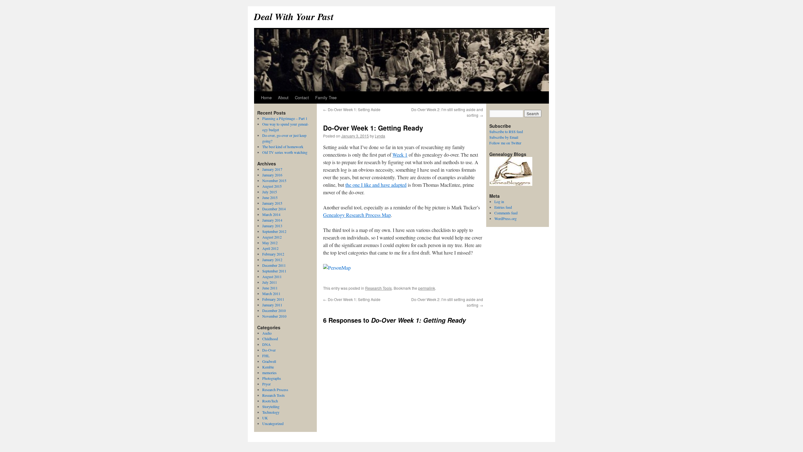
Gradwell (269, 361)
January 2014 (272, 220)
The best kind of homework (282, 146)
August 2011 (272, 276)
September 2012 (274, 231)
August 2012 (272, 236)
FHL (265, 355)
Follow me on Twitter (505, 142)
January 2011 (272, 304)
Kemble (268, 366)
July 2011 (269, 282)
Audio (267, 333)
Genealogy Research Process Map (357, 215)
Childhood (270, 338)
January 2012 (272, 259)
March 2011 (271, 293)
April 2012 (270, 248)
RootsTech (270, 400)
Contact (302, 97)
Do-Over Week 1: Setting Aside (351, 109)
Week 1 (399, 154)
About (283, 97)
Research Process (275, 389)
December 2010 (274, 310)
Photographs (271, 378)
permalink (426, 288)
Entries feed (503, 207)
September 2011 (274, 270)
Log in (499, 201)
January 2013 (272, 225)
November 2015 (274, 180)
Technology (270, 412)
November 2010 (274, 316)
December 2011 (274, 265)
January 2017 (272, 169)
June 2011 (270, 287)
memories (269, 372)
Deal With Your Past (293, 16)
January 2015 (272, 203)
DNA (266, 344)
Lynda (380, 135)
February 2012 (273, 253)
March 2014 (271, 214)
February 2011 (273, 299)
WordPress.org (505, 218)
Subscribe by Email (503, 137)
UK (265, 417)
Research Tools (378, 288)
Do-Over (269, 349)
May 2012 (270, 242)
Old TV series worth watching (284, 152)
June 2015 (270, 197)
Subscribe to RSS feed (506, 131)
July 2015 (269, 191)
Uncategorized (273, 423)
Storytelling (270, 406)
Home (266, 97)
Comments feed (506, 212)
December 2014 (274, 208)
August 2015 (272, 186)
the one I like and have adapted (376, 184)
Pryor (266, 383)
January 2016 (272, 174)
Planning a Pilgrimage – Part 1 (284, 118)
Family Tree (326, 97)
